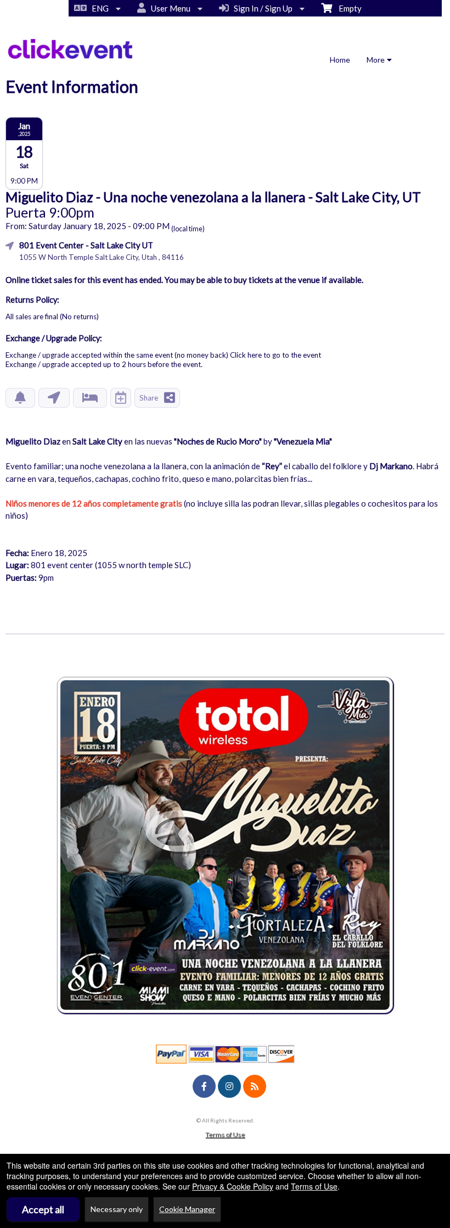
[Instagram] (229, 1086)
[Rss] (254, 1086)
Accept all (43, 1209)
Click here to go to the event (275, 355)
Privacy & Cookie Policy (232, 1186)
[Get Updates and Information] (20, 397)
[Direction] (54, 397)
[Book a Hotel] (90, 397)
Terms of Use (225, 1134)
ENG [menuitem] (98, 8)
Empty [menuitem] (347, 8)
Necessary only (117, 1209)
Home (340, 59)
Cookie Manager (187, 1209)
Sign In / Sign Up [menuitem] (261, 8)
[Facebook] (204, 1086)
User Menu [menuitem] (169, 8)
